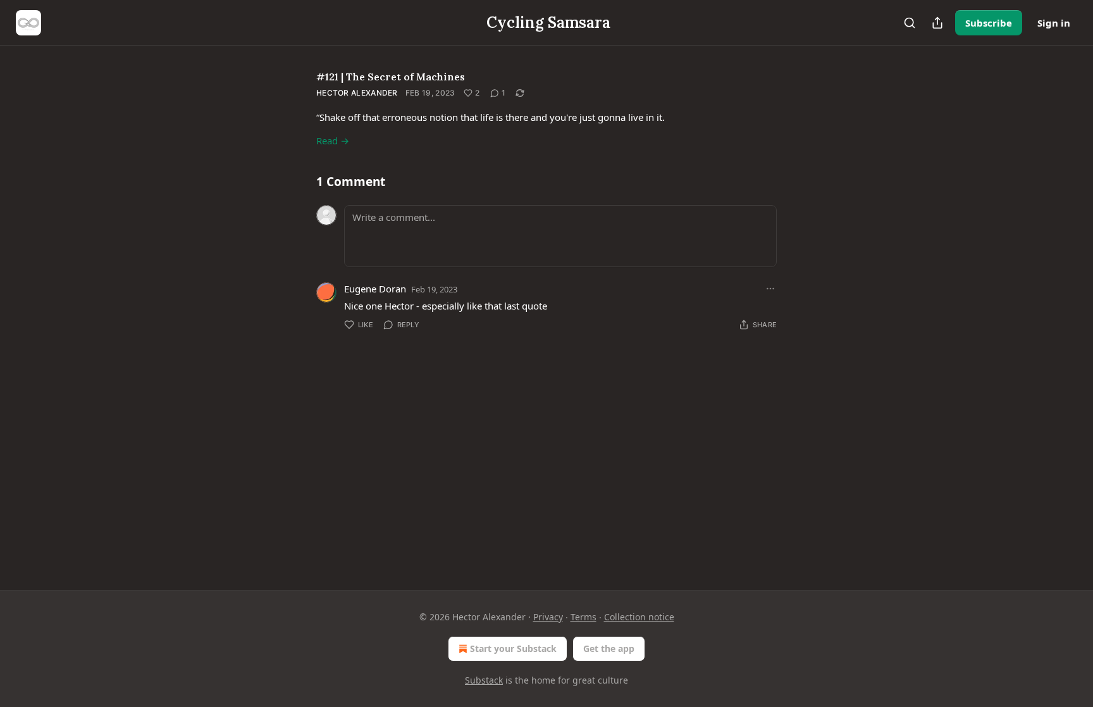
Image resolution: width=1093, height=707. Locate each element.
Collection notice (639, 617)
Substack (484, 680)
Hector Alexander (357, 92)
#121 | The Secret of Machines (390, 76)
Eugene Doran (375, 288)
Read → (332, 140)
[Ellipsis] (770, 288)
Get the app (608, 648)
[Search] (909, 22)
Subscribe (988, 22)
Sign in (1053, 22)
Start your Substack (513, 648)
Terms (583, 617)
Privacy (548, 617)
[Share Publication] (937, 22)
